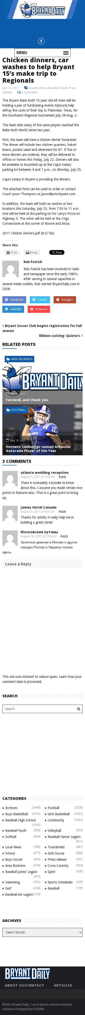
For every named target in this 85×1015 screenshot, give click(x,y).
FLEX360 (38, 1009)
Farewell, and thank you (27, 399)
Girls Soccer (56, 853)
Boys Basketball (16, 814)
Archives (11, 808)
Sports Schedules (60, 882)
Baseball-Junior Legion (21, 872)
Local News (13, 847)
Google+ (67, 299)
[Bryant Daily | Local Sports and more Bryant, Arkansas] (42, 9)
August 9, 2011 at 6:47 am (38, 511)
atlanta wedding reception (44, 472)
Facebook (16, 299)
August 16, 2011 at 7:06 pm (39, 536)
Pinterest (41, 309)
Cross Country (58, 865)
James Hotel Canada (38, 507)
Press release (57, 859)
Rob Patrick (33, 262)
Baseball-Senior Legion (64, 837)
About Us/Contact (24, 985)
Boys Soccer (14, 859)
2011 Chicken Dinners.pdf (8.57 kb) (28, 233)
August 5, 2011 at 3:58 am (38, 476)
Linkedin (15, 309)
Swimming (12, 882)
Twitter (42, 299)
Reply (62, 476)
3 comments (29, 92)
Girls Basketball (59, 814)
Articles (63, 985)
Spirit (51, 872)
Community (56, 820)
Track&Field (56, 847)
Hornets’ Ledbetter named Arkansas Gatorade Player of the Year (38, 448)
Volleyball (54, 830)
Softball (10, 837)
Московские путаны (39, 531)
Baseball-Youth (58, 88)
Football (18, 410)
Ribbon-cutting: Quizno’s (59, 336)
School (10, 853)
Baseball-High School (20, 820)
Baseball (54, 888)
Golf (8, 888)
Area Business (38, 88)
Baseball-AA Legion (19, 894)
